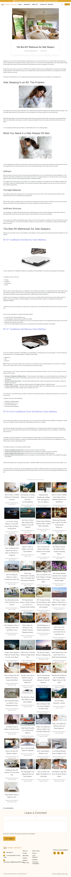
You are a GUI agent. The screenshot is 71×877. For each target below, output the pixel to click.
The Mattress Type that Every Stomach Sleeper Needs (59, 774)
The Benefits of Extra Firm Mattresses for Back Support (27, 699)
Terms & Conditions (56, 873)
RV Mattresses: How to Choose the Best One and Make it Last (12, 627)
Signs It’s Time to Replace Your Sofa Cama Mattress (27, 549)
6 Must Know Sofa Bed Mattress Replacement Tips (27, 655)
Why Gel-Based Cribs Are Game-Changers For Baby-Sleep (43, 706)
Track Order (26, 862)
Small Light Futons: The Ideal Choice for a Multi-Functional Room (59, 655)
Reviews (50, 4)
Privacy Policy (64, 873)
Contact (25, 853)
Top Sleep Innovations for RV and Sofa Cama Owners (12, 602)
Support (25, 858)
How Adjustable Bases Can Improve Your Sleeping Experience (12, 703)
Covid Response (35, 856)
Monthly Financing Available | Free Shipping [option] (36, 1)
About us (25, 851)
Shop (19, 4)
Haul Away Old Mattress (35, 862)
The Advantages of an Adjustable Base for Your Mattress (27, 774)
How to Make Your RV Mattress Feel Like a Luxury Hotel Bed (12, 678)
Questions (27, 4)
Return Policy (36, 851)
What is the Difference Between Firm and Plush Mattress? (59, 726)
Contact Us (43, 4)
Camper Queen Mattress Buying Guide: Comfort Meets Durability (43, 523)
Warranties (25, 855)
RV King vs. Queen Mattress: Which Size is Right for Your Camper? (59, 602)
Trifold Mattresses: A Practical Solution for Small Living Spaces (43, 627)
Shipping (25, 860)
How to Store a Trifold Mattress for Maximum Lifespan (12, 497)
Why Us (34, 853)
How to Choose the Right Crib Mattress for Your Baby (43, 774)
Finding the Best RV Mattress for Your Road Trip (12, 772)
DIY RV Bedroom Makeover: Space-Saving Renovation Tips (11, 577)
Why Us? (35, 4)
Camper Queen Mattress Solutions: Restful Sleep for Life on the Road (11, 655)
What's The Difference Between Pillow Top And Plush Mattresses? (43, 729)
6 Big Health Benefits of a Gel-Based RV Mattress (27, 730)
